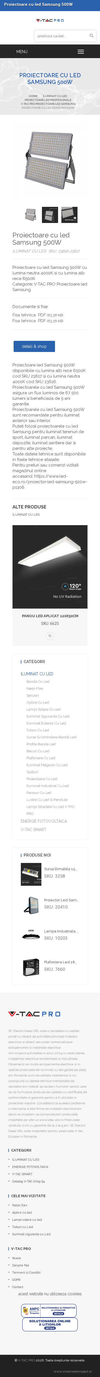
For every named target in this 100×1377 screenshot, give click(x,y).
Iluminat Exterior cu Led (46, 723)
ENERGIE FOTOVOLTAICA (44, 821)
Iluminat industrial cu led (47, 786)
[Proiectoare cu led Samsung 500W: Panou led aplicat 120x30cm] (50, 567)
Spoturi (32, 772)
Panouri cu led (38, 793)
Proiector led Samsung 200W (70, 900)
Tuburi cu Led (37, 730)
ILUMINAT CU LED (55, 96)
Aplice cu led (37, 702)
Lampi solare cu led (43, 709)
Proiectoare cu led (41, 779)
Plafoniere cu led (40, 758)
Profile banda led (41, 744)
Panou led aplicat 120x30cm (50, 616)
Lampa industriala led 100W (69, 931)
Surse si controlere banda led (51, 737)
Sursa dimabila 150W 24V (66, 869)
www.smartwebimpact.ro (73, 1371)
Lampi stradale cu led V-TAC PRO (50, 810)
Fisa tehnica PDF (37, 314)
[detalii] (50, 636)
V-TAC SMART (33, 829)
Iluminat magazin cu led (47, 765)
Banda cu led (37, 681)
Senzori (32, 695)
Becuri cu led (37, 751)
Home (33, 96)
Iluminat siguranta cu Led (47, 716)
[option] (30, 215)
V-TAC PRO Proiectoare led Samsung (48, 103)
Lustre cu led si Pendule (47, 800)
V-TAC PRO (26, 1360)
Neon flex (34, 688)
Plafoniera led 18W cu (64, 962)
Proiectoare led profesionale (48, 99)
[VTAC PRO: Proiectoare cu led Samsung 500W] (50, 20)
